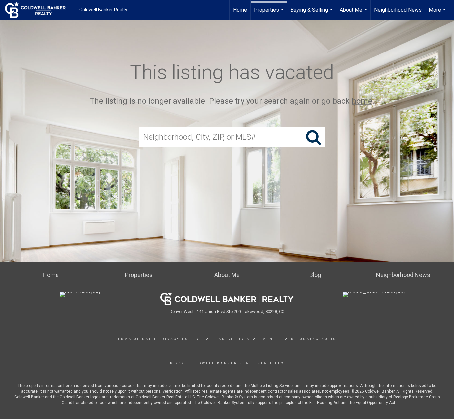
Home (240, 10)
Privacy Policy (179, 339)
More (438, 13)
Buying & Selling (312, 13)
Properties (269, 13)
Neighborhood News (398, 10)
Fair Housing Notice (311, 339)
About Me (354, 13)
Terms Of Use (133, 339)
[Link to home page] (38, 10)
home (362, 101)
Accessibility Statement (241, 339)
